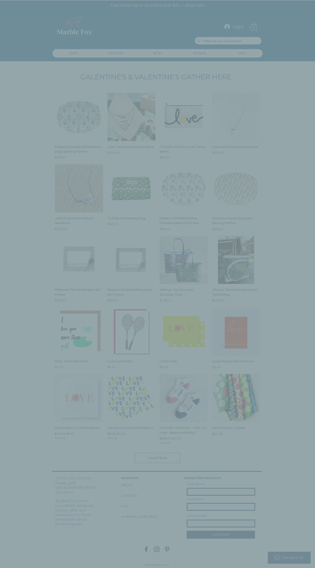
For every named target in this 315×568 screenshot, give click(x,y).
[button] (206, 233)
